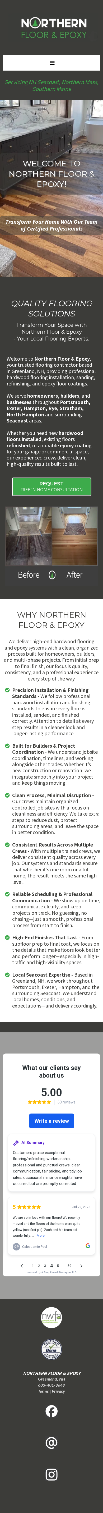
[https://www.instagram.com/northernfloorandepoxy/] (51, 1474)
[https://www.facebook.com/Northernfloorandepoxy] (51, 1411)
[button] (51, 62)
